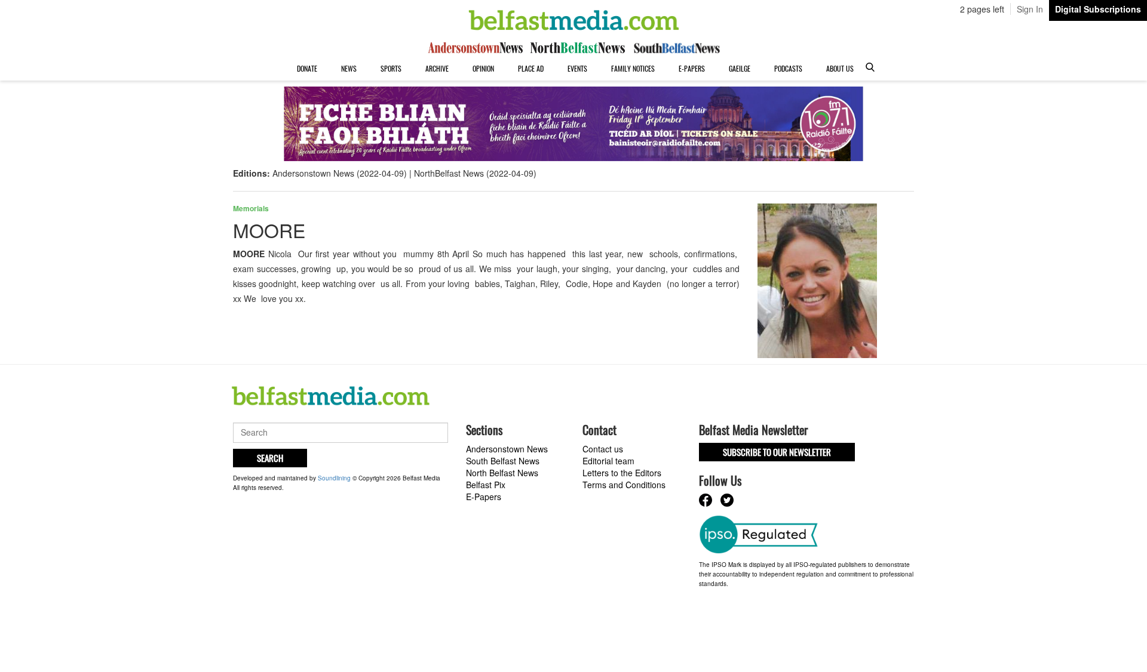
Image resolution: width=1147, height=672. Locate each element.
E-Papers (692, 68)
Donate (307, 68)
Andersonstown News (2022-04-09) (339, 173)
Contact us (602, 449)
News (349, 68)
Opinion (483, 68)
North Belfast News (502, 473)
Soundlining (334, 478)
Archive (437, 68)
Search (270, 457)
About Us (840, 68)
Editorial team (608, 461)
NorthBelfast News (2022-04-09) (475, 173)
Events (577, 68)
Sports (391, 68)
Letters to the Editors (621, 473)
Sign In (1030, 9)
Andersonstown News (507, 449)
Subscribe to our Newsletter (777, 451)
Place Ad (531, 68)
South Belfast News (502, 461)
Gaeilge (739, 68)
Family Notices (633, 68)
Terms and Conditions (623, 485)
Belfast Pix (485, 485)
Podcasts (788, 68)
